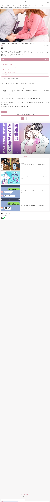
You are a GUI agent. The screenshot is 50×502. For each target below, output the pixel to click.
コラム (30, 5)
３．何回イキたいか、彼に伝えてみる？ (25, 114)
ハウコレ (2, 7)
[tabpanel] (25, 138)
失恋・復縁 (25, 5)
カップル (19, 5)
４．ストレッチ (6, 69)
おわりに (5, 74)
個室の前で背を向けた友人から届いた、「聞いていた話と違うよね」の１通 (34, 191)
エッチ (2, 215)
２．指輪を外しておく (7, 64)
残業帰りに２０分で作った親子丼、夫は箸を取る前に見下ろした (33, 164)
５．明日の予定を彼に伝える (9, 72)
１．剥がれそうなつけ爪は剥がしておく (11, 61)
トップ (2, 5)
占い (36, 5)
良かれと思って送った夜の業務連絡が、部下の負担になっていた (33, 205)
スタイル (41, 5)
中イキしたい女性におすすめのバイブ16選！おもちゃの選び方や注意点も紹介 (34, 177)
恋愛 (8, 5)
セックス (5, 215)
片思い (13, 5)
